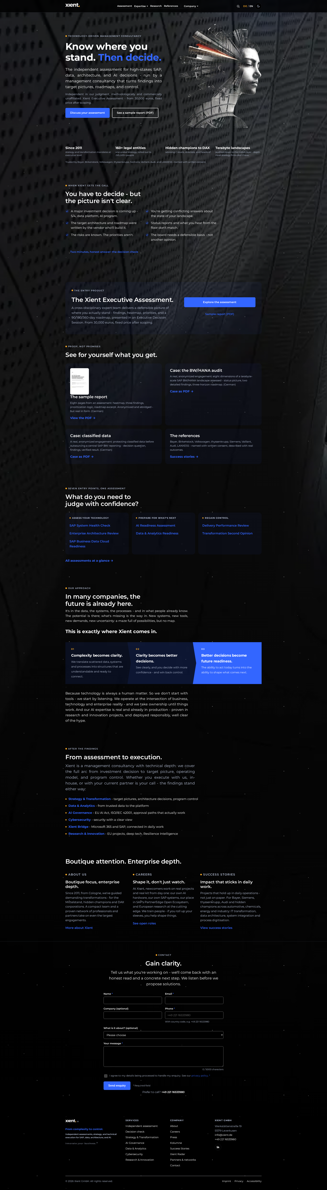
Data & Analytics (81, 806)
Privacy (239, 1181)
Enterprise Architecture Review (94, 533)
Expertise (140, 6)
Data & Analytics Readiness (157, 533)
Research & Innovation (86, 834)
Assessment (124, 6)
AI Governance (80, 813)
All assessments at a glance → (89, 561)
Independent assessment (142, 1126)
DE (245, 6)
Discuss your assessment (87, 112)
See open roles (144, 923)
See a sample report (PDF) (135, 112)
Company (190, 6)
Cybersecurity (79, 820)
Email (169, 993)
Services (132, 1120)
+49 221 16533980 (173, 1092)
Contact (175, 1165)
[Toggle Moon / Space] (258, 6)
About (174, 1126)
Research (156, 6)
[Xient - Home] (72, 6)
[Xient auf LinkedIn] (218, 1147)
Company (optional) (116, 1008)
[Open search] (238, 6)
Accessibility (254, 1181)
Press (173, 1137)
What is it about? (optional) (121, 1028)
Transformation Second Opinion (227, 533)
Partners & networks (183, 1159)
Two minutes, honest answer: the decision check (104, 251)
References (171, 6)
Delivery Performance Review (225, 525)
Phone (170, 1008)
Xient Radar (177, 1154)
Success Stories (179, 1148)
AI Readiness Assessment (155, 525)
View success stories (216, 928)
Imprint (226, 1181)
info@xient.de (223, 1134)
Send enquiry (117, 1085)
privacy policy (199, 1075)
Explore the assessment (219, 302)
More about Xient (79, 928)
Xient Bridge (78, 827)
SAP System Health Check (89, 525)
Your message (113, 1043)
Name (108, 993)
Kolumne (176, 1142)
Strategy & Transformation (89, 799)
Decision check (135, 1131)
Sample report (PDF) (219, 314)
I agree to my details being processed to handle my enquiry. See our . (160, 1075)
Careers (175, 1131)
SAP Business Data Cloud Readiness (89, 544)
